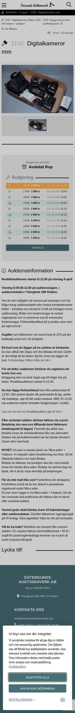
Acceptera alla (37, 677)
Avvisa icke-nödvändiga (37, 688)
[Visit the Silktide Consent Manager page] (62, 699)
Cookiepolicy (17, 666)
